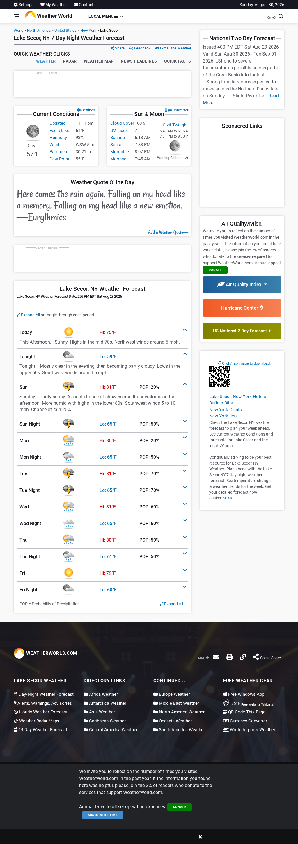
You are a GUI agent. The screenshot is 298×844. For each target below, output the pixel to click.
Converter (180, 110)
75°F (252, 703)
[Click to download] (219, 376)
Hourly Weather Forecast (43, 712)
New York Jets (223, 416)
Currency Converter (248, 721)
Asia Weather (101, 712)
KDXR (227, 498)
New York (88, 30)
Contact (85, 4)
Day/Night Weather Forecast (45, 694)
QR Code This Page (246, 712)
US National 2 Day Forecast (241, 330)
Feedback (141, 48)
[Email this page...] (216, 657)
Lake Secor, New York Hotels (237, 396)
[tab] (102, 332)
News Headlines (139, 61)
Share (119, 48)
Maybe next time (103, 815)
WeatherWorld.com (51, 653)
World (18, 30)
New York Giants (225, 409)
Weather (46, 61)
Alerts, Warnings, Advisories (44, 703)
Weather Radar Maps (38, 721)
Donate (179, 807)
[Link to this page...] (243, 657)
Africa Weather (103, 694)
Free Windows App (245, 694)
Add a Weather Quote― (168, 232)
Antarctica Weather (107, 703)
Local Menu (101, 16)
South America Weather (181, 729)
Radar (70, 61)
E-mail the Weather (175, 48)
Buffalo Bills (221, 403)
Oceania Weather (175, 721)
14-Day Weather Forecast (42, 729)
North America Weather (181, 712)
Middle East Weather (178, 703)
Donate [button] (215, 270)
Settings (25, 4)
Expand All (30, 315)
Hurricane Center (240, 308)
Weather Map (99, 61)
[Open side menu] (16, 16)
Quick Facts (177, 61)
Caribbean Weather (107, 721)
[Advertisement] (102, 84)
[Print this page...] (229, 657)
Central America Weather (113, 729)
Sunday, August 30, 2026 (262, 4)
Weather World (54, 16)
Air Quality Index (244, 284)
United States (65, 30)
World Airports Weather (252, 729)
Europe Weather (174, 694)
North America (39, 30)
